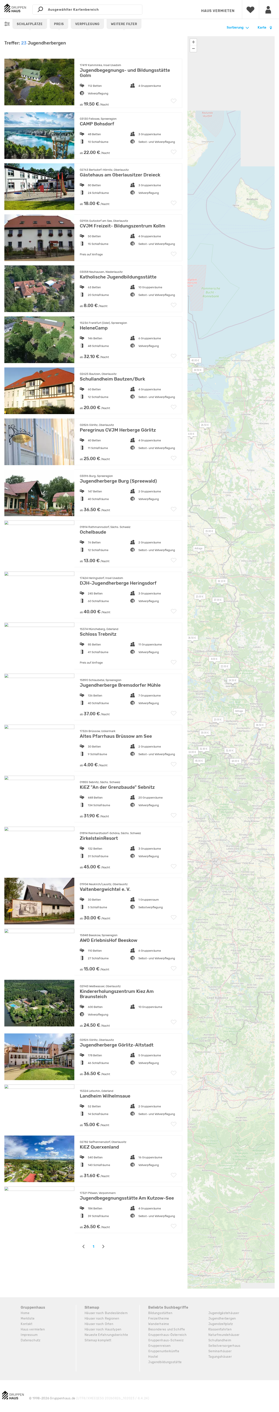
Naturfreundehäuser (224, 1335)
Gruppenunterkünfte (163, 1351)
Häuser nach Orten (99, 1324)
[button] (195, 371)
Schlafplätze (30, 24)
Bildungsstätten (160, 1313)
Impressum (29, 1335)
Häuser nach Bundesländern (106, 1313)
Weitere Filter (124, 24)
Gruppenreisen (159, 1346)
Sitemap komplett (98, 1340)
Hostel (153, 1357)
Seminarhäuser (220, 1351)
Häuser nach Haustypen (103, 1329)
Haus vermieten (218, 11)
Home (25, 1313)
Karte (262, 27)
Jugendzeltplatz (220, 1324)
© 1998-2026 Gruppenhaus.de (89, 1398)
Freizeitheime (158, 1318)
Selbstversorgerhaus (224, 1346)
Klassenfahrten (220, 1329)
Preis (59, 24)
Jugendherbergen (222, 1318)
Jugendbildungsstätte (165, 1362)
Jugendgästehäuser (223, 1313)
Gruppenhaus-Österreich (167, 1335)
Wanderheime (158, 1324)
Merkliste (27, 1318)
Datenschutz (31, 1340)
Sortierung (235, 27)
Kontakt (26, 1324)
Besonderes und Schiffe (166, 1329)
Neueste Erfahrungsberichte (106, 1335)
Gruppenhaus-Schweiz (166, 1340)
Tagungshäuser (220, 1357)
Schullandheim (219, 1340)
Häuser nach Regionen (102, 1318)
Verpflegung (87, 24)
